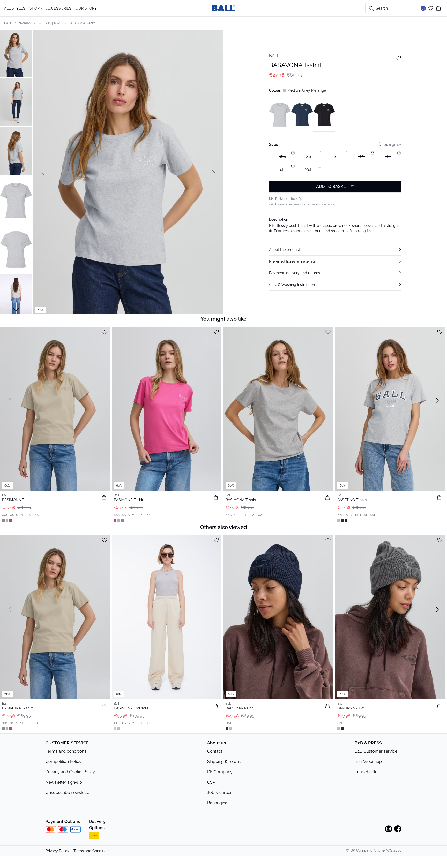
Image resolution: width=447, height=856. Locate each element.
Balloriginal (217, 802)
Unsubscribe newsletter (68, 792)
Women (25, 23)
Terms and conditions (66, 751)
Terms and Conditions (91, 851)
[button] (335, 250)
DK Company (220, 771)
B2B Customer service (376, 751)
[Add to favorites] (398, 58)
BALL (8, 23)
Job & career (219, 792)
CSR (211, 782)
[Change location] (423, 8)
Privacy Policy (57, 851)
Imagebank (365, 771)
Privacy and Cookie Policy (70, 771)
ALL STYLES (14, 8)
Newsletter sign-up (64, 782)
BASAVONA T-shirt (82, 23)
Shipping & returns (224, 761)
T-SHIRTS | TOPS (49, 23)
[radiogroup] (335, 163)
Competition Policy (63, 761)
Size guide (392, 144)
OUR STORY (86, 8)
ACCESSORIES (58, 8)
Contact (214, 751)
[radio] (308, 156)
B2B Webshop (368, 761)
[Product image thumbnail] (16, 53)
